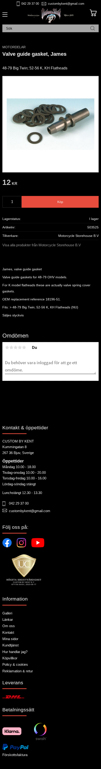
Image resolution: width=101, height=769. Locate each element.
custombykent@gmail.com (66, 3)
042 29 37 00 (30, 3)
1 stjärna (7, 347)
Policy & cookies (15, 664)
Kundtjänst (10, 645)
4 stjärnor (20, 347)
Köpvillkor (9, 658)
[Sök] (92, 29)
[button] (4, 16)
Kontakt (8, 632)
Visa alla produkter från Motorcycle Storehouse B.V (41, 245)
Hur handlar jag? (14, 652)
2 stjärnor (11, 347)
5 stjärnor (24, 347)
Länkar (7, 620)
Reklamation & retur (17, 671)
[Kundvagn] (93, 12)
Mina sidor (10, 639)
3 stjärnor (15, 347)
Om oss (8, 626)
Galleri (7, 613)
